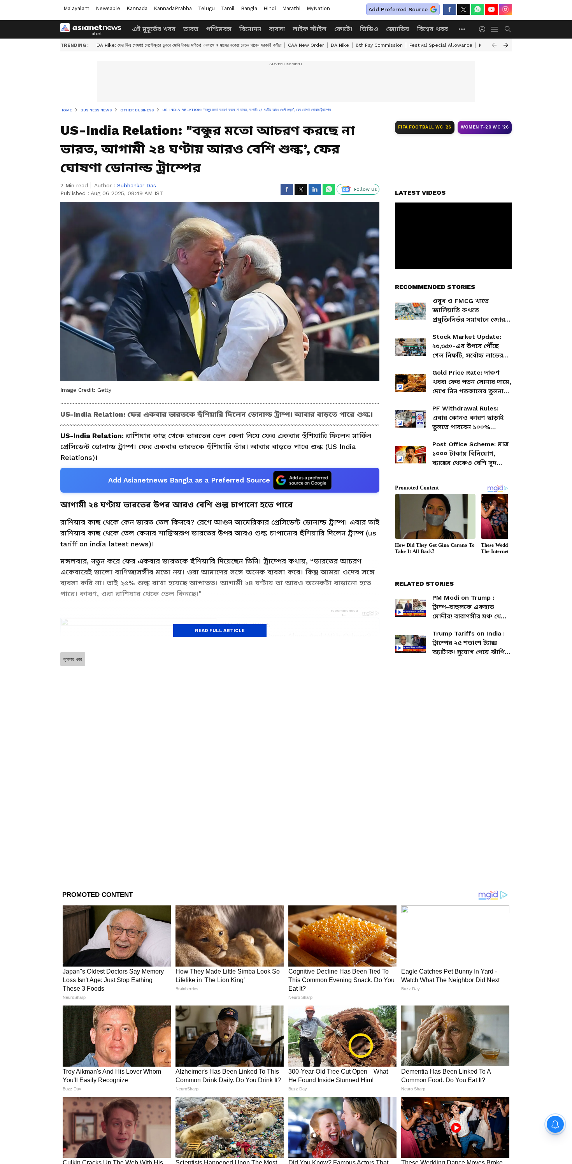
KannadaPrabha (173, 8)
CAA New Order (306, 45)
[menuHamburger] (494, 29)
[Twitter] (463, 9)
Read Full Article (220, 630)
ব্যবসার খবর (72, 659)
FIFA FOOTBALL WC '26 (424, 127)
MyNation (318, 8)
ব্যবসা (277, 29)
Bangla (249, 8)
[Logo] (93, 29)
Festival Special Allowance (440, 45)
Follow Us (365, 189)
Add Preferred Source (398, 9)
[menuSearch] (508, 29)
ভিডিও (369, 29)
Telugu (206, 8)
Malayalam (76, 8)
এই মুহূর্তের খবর (153, 29)
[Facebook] (449, 9)
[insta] (505, 9)
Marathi (291, 8)
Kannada (136, 8)
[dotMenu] (462, 29)
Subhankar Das (136, 185)
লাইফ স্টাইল (309, 29)
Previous (494, 45)
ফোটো (343, 29)
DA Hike (340, 45)
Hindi (269, 8)
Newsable (108, 8)
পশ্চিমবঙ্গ (219, 29)
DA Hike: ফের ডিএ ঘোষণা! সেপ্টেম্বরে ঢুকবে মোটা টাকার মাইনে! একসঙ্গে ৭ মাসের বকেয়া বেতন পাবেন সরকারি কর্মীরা (189, 45)
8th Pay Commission (379, 45)
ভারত (190, 29)
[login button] (484, 29)
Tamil (228, 8)
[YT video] (491, 9)
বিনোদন (250, 29)
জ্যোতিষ (397, 29)
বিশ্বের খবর (432, 29)
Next (506, 45)
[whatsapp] (477, 9)
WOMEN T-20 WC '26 (485, 127)
